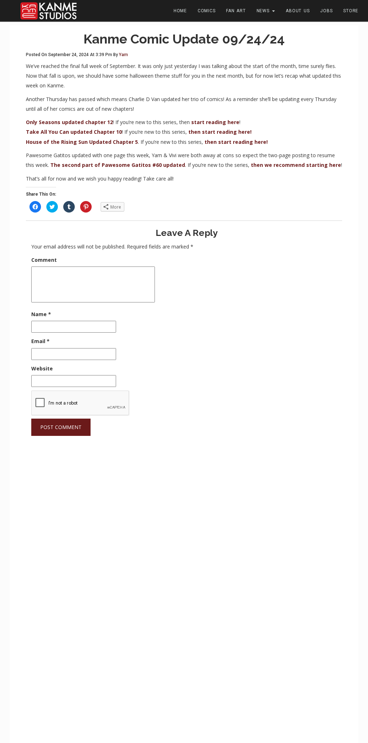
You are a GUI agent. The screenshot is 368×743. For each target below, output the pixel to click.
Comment (44, 259)
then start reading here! (220, 131)
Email (40, 341)
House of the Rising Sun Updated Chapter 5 (82, 141)
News (264, 10)
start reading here (215, 122)
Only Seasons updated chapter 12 (69, 122)
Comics (207, 10)
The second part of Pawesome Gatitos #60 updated (117, 164)
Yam (123, 54)
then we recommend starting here (296, 164)
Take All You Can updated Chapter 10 (74, 131)
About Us (297, 10)
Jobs (326, 10)
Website (42, 368)
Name (41, 314)
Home (180, 10)
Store (350, 10)
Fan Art (235, 10)
